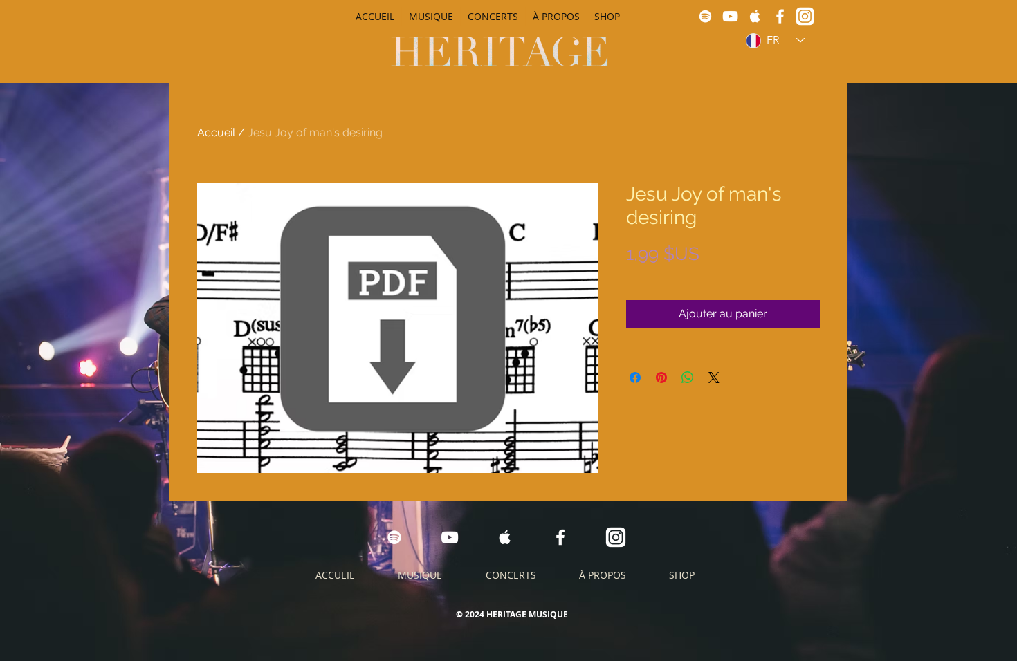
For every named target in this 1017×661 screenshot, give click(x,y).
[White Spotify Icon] (705, 16)
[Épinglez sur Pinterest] (661, 377)
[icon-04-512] (805, 16)
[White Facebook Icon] (780, 16)
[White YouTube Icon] (730, 16)
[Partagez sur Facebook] (635, 377)
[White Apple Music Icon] (755, 16)
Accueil (216, 132)
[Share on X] (714, 377)
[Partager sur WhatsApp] (687, 377)
